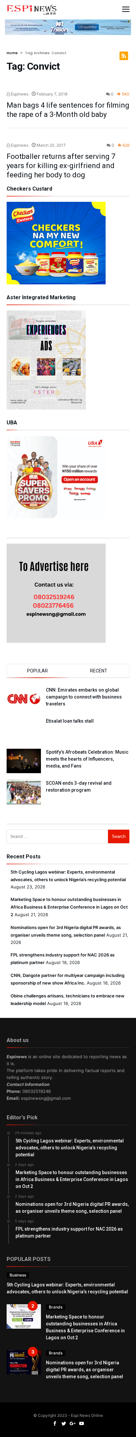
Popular (37, 670)
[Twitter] (64, 1423)
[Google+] (73, 1423)
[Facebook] (55, 1423)
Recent (98, 670)
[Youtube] (81, 1423)
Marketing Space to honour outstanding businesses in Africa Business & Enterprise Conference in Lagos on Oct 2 (69, 907)
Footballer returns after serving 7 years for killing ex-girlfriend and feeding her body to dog (61, 165)
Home (12, 52)
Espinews (19, 93)
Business (18, 1275)
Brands (55, 1307)
